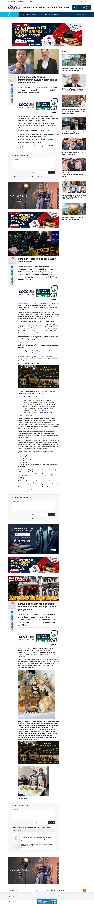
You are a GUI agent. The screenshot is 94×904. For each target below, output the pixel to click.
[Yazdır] (12, 99)
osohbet (11, 896)
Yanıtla (23, 847)
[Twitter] (12, 88)
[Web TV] (82, 1)
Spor (60, 7)
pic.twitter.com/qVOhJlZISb (39, 410)
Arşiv (27, 1)
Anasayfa (37, 890)
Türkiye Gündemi (51, 7)
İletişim (47, 890)
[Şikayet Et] (52, 847)
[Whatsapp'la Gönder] (12, 93)
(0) (28, 847)
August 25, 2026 (50, 412)
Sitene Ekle (32, 1)
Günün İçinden (40, 7)
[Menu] (74, 7)
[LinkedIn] (12, 90)
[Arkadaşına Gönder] (12, 96)
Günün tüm (81, 14)
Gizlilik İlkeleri (54, 890)
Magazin (66, 7)
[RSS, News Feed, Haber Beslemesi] (84, 890)
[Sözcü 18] (14, 7)
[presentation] (13, 14)
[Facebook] (12, 85)
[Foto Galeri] (85, 1)
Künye (42, 890)
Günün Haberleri (20, 1)
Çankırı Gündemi (28, 7)
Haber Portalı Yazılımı (15, 901)
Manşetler (13, 1)
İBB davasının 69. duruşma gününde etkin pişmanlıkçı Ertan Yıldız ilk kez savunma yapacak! (45, 14)
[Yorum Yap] (12, 101)
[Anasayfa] (8, 1)
